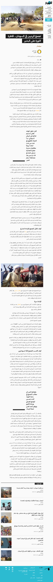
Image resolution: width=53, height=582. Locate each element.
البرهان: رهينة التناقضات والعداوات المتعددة (34, 500)
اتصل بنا (25, 574)
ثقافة (34, 572)
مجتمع (41, 572)
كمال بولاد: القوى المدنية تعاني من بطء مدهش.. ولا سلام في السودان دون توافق (28, 513)
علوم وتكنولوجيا (39, 578)
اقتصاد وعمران (32, 570)
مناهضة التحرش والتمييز (49, 36)
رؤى (42, 575)
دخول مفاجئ (40, 580)
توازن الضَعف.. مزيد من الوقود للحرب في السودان (33, 551)
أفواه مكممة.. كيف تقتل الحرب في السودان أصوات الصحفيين (31, 538)
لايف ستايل (32, 578)
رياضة (34, 575)
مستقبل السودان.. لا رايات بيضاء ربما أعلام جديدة (33, 488)
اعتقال (19, 304)
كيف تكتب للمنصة (49, 25)
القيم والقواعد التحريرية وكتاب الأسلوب (49, 31)
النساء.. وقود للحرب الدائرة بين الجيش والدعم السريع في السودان (30, 526)
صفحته (37, 110)
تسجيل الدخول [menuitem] (49, 15)
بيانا (26, 232)
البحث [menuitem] (49, 10)
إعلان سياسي (17, 290)
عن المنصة (25, 568)
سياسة (39, 46)
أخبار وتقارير (32, 567)
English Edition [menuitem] (48, 20)
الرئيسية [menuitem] (49, 7)
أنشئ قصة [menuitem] (48, 12)
